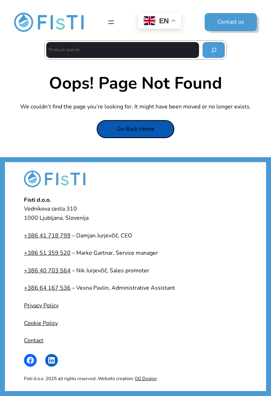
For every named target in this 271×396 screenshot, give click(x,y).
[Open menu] (111, 22)
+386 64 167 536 (47, 288)
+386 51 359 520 (47, 253)
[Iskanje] (214, 50)
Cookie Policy (41, 323)
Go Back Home (136, 129)
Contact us (230, 22)
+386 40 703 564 (47, 270)
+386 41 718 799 (47, 236)
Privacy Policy (41, 305)
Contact (33, 340)
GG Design (146, 379)
